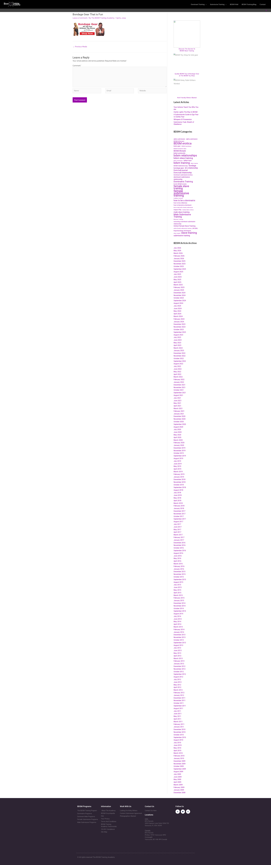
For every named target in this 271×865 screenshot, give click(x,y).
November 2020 (179, 419)
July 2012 (177, 679)
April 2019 (177, 469)
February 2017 (179, 537)
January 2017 (179, 540)
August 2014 (178, 614)
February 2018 (179, 506)
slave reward (177, 233)
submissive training (182, 236)
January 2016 (179, 569)
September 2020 (180, 424)
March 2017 (178, 535)
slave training (189, 233)
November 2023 (179, 327)
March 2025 (178, 285)
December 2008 (179, 793)
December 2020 (179, 416)
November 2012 (179, 669)
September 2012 (180, 674)
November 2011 (179, 700)
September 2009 (180, 769)
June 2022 (178, 369)
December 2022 (179, 353)
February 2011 (179, 724)
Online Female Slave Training (184, 226)
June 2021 (178, 401)
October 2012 (179, 672)
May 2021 (177, 403)
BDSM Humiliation (186, 146)
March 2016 (178, 564)
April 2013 (177, 656)
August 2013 (178, 645)
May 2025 (177, 280)
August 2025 (178, 272)
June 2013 (178, 650)
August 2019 (178, 458)
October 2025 (179, 266)
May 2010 (177, 748)
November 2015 (179, 574)
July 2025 (177, 274)
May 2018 (177, 498)
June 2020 (178, 432)
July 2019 (177, 461)
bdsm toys (187, 160)
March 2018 (178, 503)
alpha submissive (191, 139)
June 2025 (178, 277)
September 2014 (180, 611)
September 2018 (180, 487)
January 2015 (179, 601)
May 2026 (177, 251)
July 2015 (177, 585)
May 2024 (177, 311)
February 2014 (179, 629)
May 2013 (177, 653)
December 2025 (179, 261)
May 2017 (177, 530)
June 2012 (178, 682)
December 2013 (179, 635)
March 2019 (178, 472)
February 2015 (179, 598)
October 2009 (179, 766)
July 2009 (177, 774)
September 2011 (180, 706)
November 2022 (179, 356)
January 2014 (179, 632)
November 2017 (179, 514)
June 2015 (178, 587)
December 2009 (179, 761)
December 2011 (179, 698)
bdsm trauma (194, 163)
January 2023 (179, 351)
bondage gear (179, 168)
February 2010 (179, 756)
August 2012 (178, 677)
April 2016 (177, 561)
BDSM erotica (182, 143)
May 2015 (177, 590)
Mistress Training (178, 219)
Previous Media (80, 47)
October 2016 (179, 548)
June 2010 (178, 745)
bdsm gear (177, 146)
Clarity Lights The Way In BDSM (185, 112)
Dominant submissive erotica (183, 175)
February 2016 (179, 566)
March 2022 (178, 377)
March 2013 (178, 658)
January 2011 (179, 727)
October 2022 (179, 358)
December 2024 (179, 293)
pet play (195, 228)
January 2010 (179, 758)
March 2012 (178, 690)
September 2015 (180, 580)
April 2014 (177, 624)
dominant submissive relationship (182, 178)
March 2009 (178, 785)
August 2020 (178, 427)
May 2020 (177, 435)
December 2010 (179, 729)
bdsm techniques (178, 160)
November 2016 (179, 545)
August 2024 (178, 303)
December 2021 (179, 385)
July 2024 (177, 306)
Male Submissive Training (182, 215)
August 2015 (178, 582)
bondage (192, 166)
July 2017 (177, 524)
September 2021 (180, 393)
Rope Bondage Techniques (182, 231)
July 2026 (177, 248)
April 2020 (177, 437)
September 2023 (180, 332)
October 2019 (179, 453)
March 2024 (178, 316)
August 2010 (178, 740)
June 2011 (178, 714)
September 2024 (180, 301)
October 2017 (179, 516)
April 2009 (177, 782)
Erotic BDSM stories (180, 184)
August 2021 (178, 395)
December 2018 (179, 479)
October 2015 (179, 577)
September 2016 (180, 551)
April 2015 (177, 593)
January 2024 (179, 322)
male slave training (181, 212)
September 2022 (180, 361)
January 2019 (179, 477)
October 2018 (179, 485)
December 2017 (179, 511)
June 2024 (178, 309)
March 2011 (178, 722)
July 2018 (177, 493)
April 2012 (177, 687)
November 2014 (179, 606)
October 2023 (179, 330)
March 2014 (178, 627)
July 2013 (177, 648)
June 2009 (178, 777)
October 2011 (179, 703)
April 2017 (177, 532)
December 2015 (179, 572)
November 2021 (179, 387)
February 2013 (179, 661)
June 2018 (178, 495)
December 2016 (179, 543)
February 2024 (179, 319)
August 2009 (178, 772)
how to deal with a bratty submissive (183, 207)
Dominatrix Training (183, 181)
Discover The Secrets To (187, 49)
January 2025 (179, 290)
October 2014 (179, 608)
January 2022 (179, 382)
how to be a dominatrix (184, 200)
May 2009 (177, 779)
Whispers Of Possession (183, 119)
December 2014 (179, 603)
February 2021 (179, 411)
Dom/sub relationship (183, 173)
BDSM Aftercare (179, 141)
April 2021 (177, 406)
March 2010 (178, 753)
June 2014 (178, 619)
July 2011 (177, 711)
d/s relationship (191, 168)
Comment (77, 66)
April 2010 (177, 751)
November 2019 (179, 451)
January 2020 (179, 445)
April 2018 (177, 501)
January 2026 (179, 259)
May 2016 (177, 558)
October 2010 (179, 735)
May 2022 (177, 372)
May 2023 (177, 343)
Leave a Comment (80, 18)
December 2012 (179, 666)
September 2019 (180, 456)
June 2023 (178, 340)
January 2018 (179, 508)
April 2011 (177, 719)
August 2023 (178, 335)
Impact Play (177, 210)
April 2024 (177, 314)
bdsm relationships (185, 155)
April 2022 (177, 374)
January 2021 (179, 414)
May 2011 (177, 716)
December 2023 (179, 324)
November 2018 (179, 482)
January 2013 (179, 664)
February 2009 (179, 787)
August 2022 (178, 364)
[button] (206, 4)
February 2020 (179, 443)
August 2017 (178, 522)
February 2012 (179, 693)
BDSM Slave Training (187, 51)
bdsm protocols (179, 153)
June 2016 (178, 556)
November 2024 (179, 295)
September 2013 (180, 643)
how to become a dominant (182, 205)
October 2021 (179, 390)
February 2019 (179, 474)
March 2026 (178, 253)
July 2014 (177, 616)
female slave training (181, 187)
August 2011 (178, 708)
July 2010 (177, 743)
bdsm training (182, 163)
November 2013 (179, 637)
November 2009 (179, 764)
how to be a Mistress (180, 203)
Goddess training (178, 198)
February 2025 (179, 287)
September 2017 (180, 519)
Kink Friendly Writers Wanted (187, 97)
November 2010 (179, 732)
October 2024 (179, 298)
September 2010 (180, 737)
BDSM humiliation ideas (180, 148)
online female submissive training (182, 228)
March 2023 (178, 348)
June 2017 (178, 527)
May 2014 (177, 622)
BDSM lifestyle (180, 151)
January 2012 (179, 695)
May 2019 (177, 466)
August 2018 (178, 490)
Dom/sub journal (181, 170)
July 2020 (177, 429)
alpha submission (179, 139)
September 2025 (180, 269)
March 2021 (178, 408)
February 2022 (179, 379)
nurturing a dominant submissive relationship (184, 223)
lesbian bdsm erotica (188, 210)
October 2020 (179, 422)
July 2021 (177, 398)
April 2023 (177, 345)
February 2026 (179, 256)
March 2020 (178, 440)
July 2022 (177, 366)
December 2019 (179, 448)
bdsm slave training (183, 158)
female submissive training (181, 193)
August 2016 (178, 553)
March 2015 (178, 595)
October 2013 (179, 640)
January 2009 (179, 790)
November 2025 (179, 264)
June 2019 (178, 464)
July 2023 (177, 337)
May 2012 (177, 685)
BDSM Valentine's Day (181, 166)
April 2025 (177, 282)
